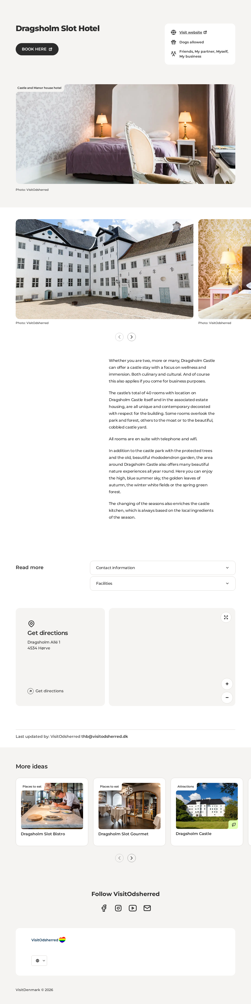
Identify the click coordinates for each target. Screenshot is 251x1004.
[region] (172, 657)
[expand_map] (226, 617)
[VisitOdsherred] (48, 940)
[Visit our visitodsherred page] (104, 908)
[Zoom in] (227, 684)
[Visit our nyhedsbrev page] (147, 908)
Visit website (190, 32)
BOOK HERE (34, 49)
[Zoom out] (227, 698)
